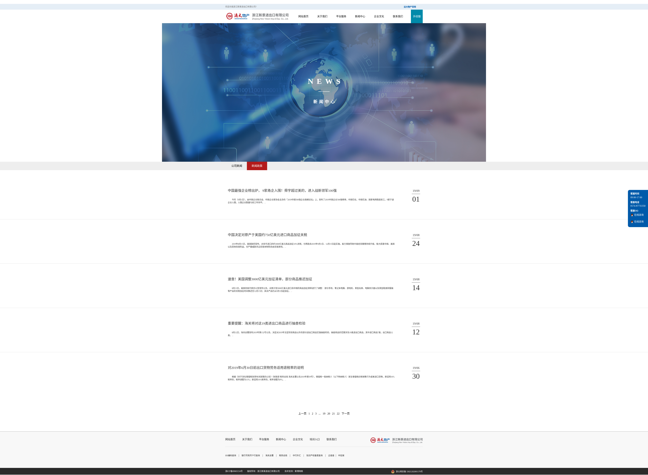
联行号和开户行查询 (251, 455)
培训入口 (315, 439)
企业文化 (379, 16)
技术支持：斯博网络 (293, 471)
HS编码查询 (230, 455)
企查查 (331, 455)
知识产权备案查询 (314, 455)
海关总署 (269, 455)
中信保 (341, 455)
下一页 (346, 413)
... (320, 413)
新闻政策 (257, 165)
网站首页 (230, 439)
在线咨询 (639, 215)
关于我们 (247, 439)
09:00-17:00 (636, 197)
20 (328, 413)
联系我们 (398, 16)
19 (324, 413)
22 (338, 413)
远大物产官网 (410, 7)
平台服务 (264, 439)
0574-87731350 (637, 206)
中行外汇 (297, 455)
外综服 (417, 16)
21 (333, 413)
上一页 (302, 413)
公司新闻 (236, 165)
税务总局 (283, 455)
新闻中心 (360, 16)
